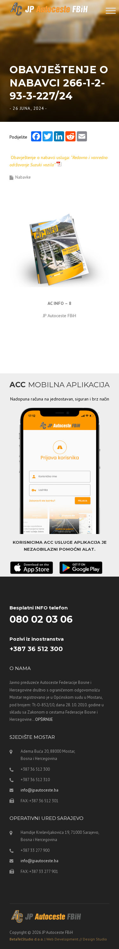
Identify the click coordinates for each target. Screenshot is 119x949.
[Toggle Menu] (111, 11)
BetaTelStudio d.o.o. (58, 939)
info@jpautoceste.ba (39, 790)
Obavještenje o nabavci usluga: (59, 161)
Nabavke (23, 177)
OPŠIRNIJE (44, 719)
